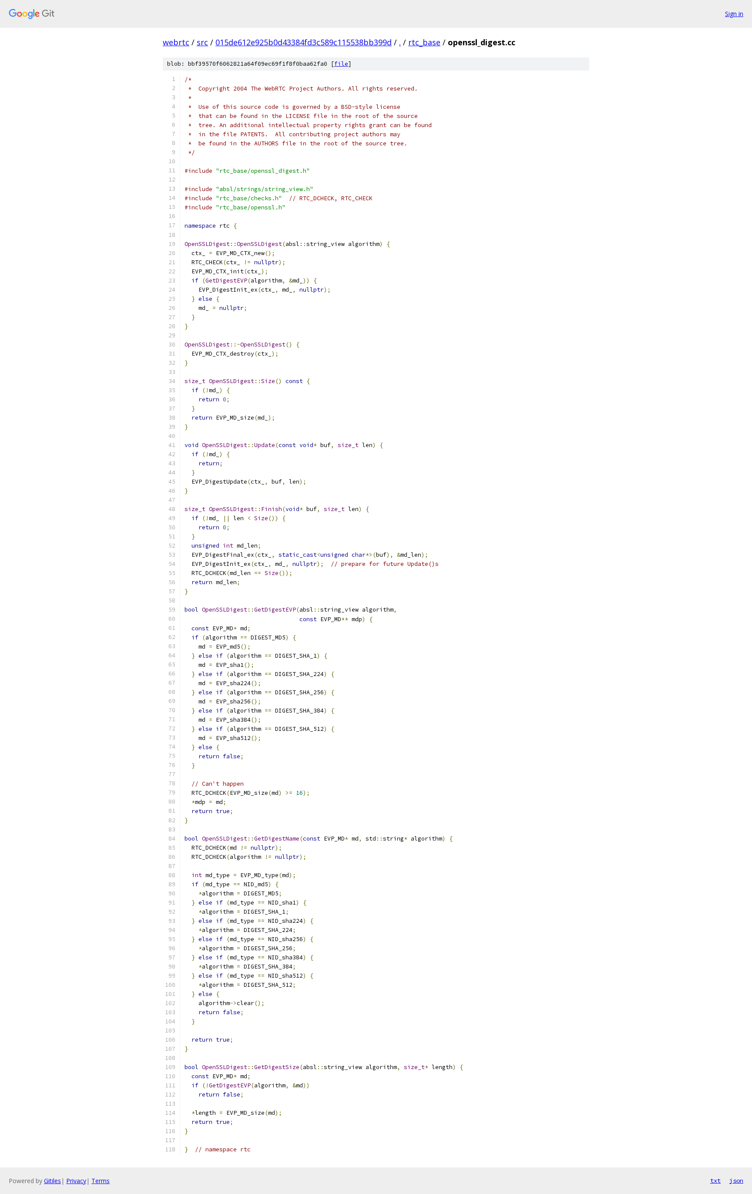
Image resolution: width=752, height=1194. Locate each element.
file (341, 63)
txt (715, 1180)
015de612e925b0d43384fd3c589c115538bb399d (303, 42)
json (736, 1180)
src (202, 42)
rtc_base (424, 42)
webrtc (176, 42)
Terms (100, 1181)
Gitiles (52, 1181)
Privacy (76, 1181)
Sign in (734, 14)
